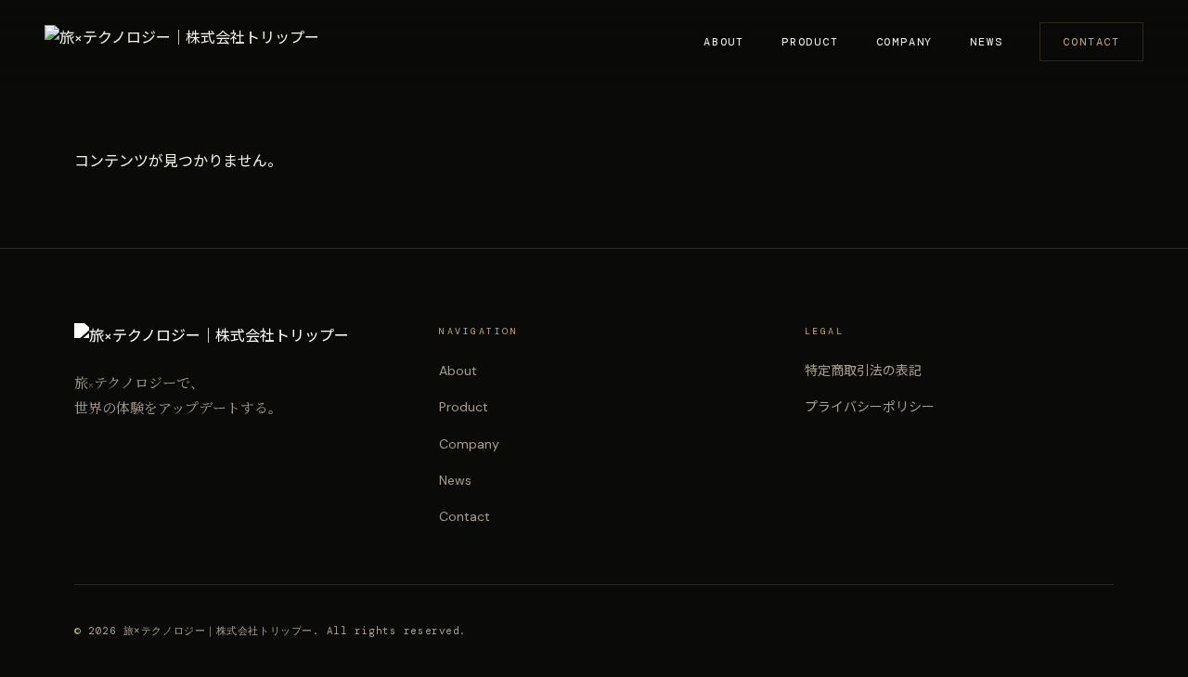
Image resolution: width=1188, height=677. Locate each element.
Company (905, 41)
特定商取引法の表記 (863, 370)
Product (810, 41)
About (724, 41)
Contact (1091, 41)
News (986, 41)
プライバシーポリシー (870, 406)
